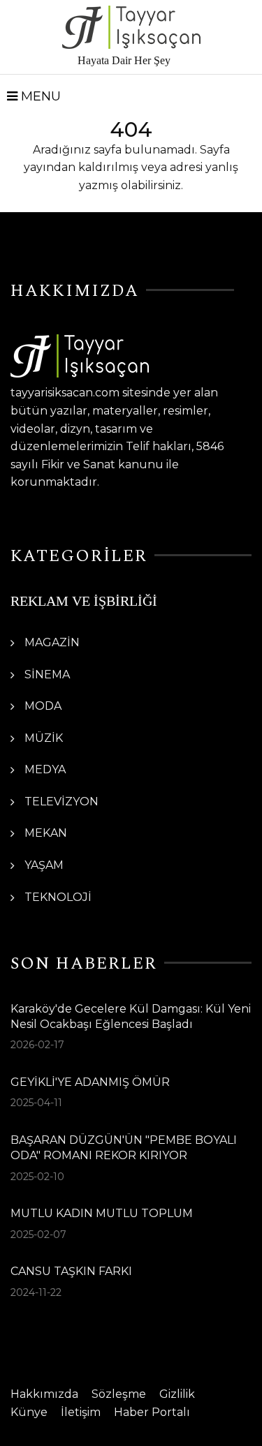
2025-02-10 (37, 1176)
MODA (42, 706)
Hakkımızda (44, 1394)
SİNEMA (47, 674)
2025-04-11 (36, 1102)
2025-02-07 (38, 1234)
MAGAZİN (52, 642)
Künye (29, 1412)
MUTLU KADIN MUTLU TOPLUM (101, 1213)
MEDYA (45, 769)
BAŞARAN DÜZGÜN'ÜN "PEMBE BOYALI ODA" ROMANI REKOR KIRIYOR (123, 1147)
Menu (39, 96)
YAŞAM (44, 865)
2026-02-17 (37, 1044)
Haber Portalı (152, 1412)
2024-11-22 (35, 1292)
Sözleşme (119, 1394)
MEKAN (45, 833)
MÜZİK (43, 738)
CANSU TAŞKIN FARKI (71, 1271)
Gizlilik (177, 1394)
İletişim (81, 1412)
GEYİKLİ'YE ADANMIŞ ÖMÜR (90, 1082)
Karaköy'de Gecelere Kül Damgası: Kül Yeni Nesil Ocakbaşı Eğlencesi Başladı (130, 1016)
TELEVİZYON (61, 801)
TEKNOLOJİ (58, 897)
